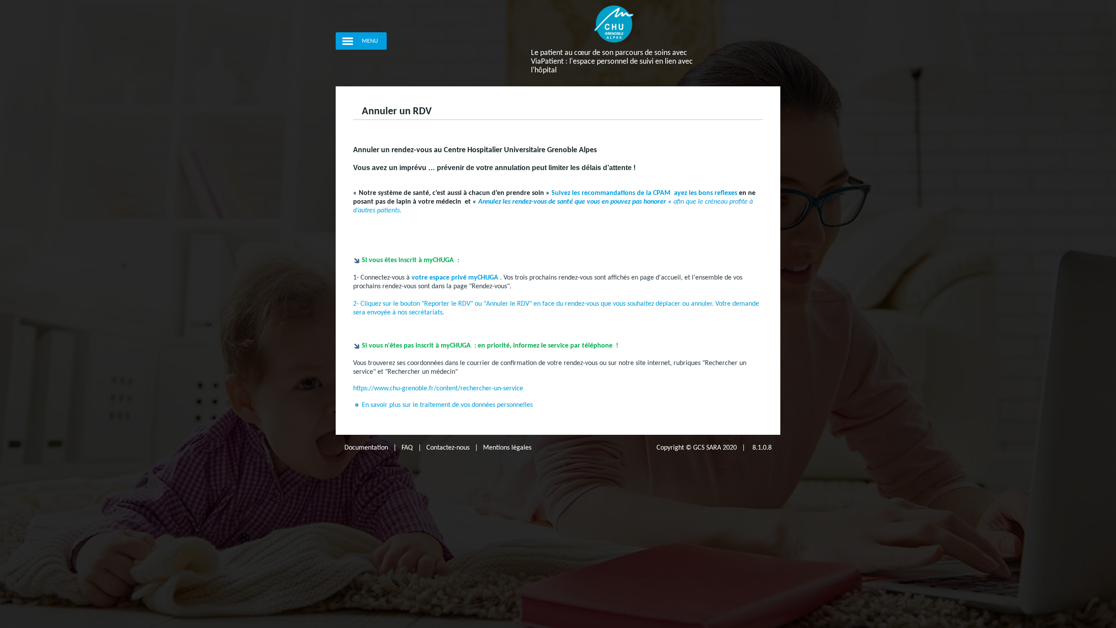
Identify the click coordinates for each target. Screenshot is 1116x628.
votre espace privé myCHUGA (455, 277)
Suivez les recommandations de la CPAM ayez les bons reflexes (644, 193)
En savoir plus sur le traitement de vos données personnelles (448, 405)
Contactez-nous (448, 447)
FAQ (407, 447)
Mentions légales (507, 447)
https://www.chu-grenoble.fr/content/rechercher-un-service (438, 388)
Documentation (366, 447)
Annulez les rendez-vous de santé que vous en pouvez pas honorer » (574, 201)
